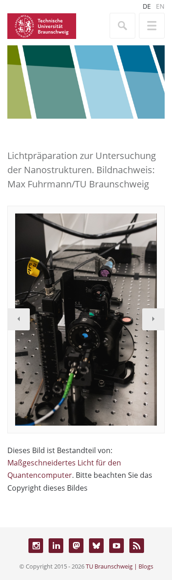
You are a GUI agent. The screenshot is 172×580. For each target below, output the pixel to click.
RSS (136, 545)
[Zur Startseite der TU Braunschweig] (41, 25)
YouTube (116, 545)
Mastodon (76, 545)
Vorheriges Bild (19, 319)
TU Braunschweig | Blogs (119, 566)
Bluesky (96, 545)
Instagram (35, 545)
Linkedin (56, 545)
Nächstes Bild (153, 319)
